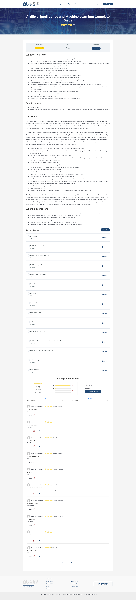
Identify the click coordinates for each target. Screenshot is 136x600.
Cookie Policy (74, 586)
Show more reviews (68, 563)
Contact (48, 589)
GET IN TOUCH (28, 586)
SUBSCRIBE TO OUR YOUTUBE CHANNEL (103, 584)
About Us (49, 579)
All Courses (49, 581)
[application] (85, 4)
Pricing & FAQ (50, 583)
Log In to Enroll (96, 48)
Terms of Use (74, 583)
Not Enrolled (39, 47)
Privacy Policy (74, 581)
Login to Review (93, 391)
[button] (108, 4)
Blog (47, 586)
